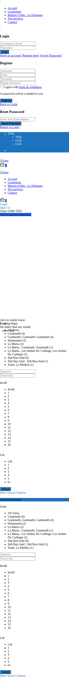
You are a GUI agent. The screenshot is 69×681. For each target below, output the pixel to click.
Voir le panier (8, 214)
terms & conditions (30, 87)
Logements (14, 11)
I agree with (23, 87)
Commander (23, 214)
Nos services (15, 18)
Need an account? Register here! (19, 55)
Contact (12, 22)
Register (6, 100)
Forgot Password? (51, 55)
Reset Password (11, 123)
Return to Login (9, 127)
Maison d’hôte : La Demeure (25, 15)
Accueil (12, 8)
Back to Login (8, 104)
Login (4, 51)
